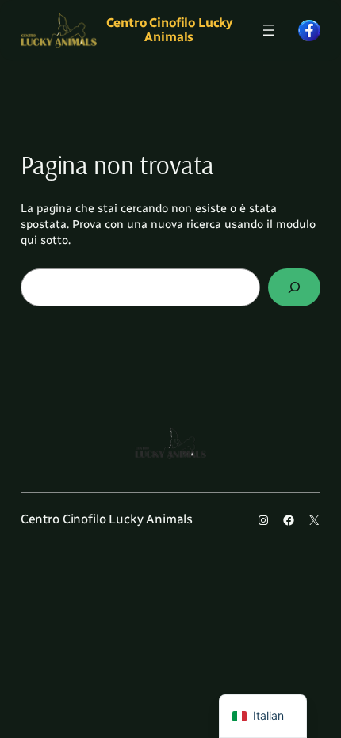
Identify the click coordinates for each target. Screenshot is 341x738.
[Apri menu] (268, 30)
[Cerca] (294, 287)
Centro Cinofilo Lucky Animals (169, 29)
